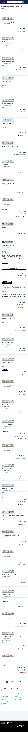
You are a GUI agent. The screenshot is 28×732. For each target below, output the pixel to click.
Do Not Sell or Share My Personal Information (21, 726)
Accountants (3, 697)
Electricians (3, 692)
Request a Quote (13, 268)
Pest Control (17, 693)
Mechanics (17, 692)
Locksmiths (3, 693)
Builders (16, 696)
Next (21, 681)
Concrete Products (6, 184)
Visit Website (5, 130)
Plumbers (3, 690)
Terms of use (9, 726)
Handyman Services (5, 704)
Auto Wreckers (18, 699)
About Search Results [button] (23, 11)
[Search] (23, 2)
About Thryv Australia (9, 723)
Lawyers (16, 690)
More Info (8, 25)
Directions (4, 25)
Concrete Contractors (6, 23)
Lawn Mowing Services (6, 701)
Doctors (2, 699)
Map (4, 10)
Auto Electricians (4, 696)
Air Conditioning (4, 703)
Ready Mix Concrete (6, 204)
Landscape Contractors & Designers (19, 287)
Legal (8, 729)
